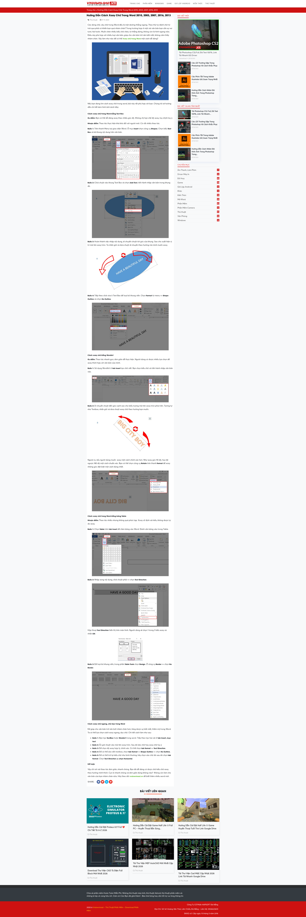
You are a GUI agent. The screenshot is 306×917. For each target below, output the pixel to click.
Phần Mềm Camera (198, 208)
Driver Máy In (198, 174)
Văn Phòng (198, 216)
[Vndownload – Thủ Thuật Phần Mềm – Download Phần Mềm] (102, 4)
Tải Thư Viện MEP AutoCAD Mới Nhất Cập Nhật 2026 (153, 865)
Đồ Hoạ (198, 178)
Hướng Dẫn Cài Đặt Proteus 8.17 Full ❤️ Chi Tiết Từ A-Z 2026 (106, 828)
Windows (159, 3)
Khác (198, 191)
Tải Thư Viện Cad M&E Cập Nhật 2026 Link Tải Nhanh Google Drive (196, 875)
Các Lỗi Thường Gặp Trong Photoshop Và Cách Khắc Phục (204, 64)
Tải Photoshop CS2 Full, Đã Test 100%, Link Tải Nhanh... (205, 112)
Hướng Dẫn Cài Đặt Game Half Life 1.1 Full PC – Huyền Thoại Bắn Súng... (153, 827)
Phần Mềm (147, 3)
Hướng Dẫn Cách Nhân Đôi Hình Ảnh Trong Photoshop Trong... (203, 93)
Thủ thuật (210, 3)
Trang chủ (135, 3)
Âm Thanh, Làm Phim (198, 170)
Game (169, 3)
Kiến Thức (197, 3)
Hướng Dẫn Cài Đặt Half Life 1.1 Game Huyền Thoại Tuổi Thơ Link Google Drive (197, 827)
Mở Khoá (198, 199)
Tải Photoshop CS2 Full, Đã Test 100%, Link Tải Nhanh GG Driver (198, 54)
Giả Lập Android (182, 3)
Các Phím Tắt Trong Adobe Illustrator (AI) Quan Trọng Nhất (204, 78)
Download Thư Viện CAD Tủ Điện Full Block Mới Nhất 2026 (105, 872)
